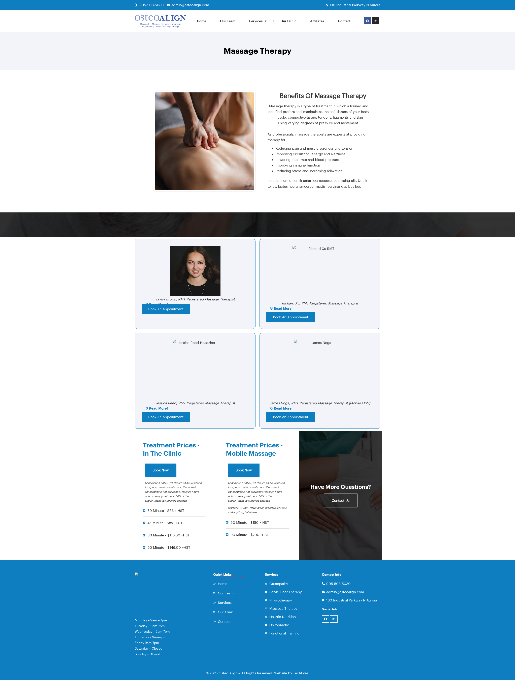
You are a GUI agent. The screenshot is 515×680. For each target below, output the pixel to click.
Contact (344, 21)
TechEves (300, 673)
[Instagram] (375, 20)
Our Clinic (288, 21)
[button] (319, 309)
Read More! (283, 308)
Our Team (227, 21)
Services (256, 21)
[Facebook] (367, 20)
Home (201, 21)
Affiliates (317, 21)
